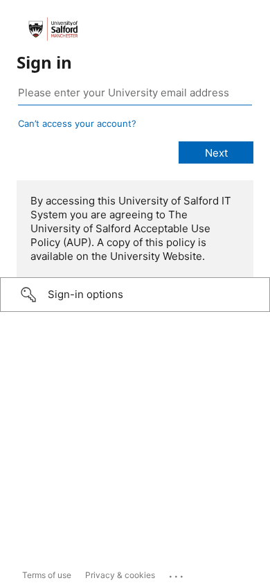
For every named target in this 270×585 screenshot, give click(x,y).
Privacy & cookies (120, 575)
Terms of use (46, 575)
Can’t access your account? (77, 123)
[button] (135, 294)
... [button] (177, 573)
